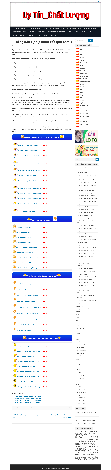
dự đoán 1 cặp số (84, 433)
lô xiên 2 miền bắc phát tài (23, 237)
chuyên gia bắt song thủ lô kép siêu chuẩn (29, 170)
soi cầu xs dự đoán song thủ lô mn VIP (86, 300)
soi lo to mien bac (85, 457)
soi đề (93, 458)
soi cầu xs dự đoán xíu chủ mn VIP (85, 303)
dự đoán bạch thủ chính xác (62, 407)
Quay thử (53, 35)
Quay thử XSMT (83, 124)
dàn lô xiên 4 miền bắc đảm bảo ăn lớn (26, 247)
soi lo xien (95, 457)
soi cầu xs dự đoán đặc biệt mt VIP (85, 250)
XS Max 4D (82, 65)
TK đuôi (81, 100)
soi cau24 (96, 437)
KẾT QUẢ (70, 32)
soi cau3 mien (90, 437)
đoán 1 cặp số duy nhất (86, 460)
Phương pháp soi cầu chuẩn (56, 32)
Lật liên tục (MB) (83, 76)
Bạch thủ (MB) (83, 73)
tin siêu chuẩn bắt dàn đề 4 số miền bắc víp (29, 188)
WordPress (66, 468)
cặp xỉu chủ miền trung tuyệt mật (26, 366)
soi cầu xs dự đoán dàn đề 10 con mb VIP (87, 204)
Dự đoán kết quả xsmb (51, 28)
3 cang (77, 432)
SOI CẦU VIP (94, 443)
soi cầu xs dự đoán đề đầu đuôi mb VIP (86, 228)
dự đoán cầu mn (92, 435)
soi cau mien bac (82, 439)
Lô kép (81, 95)
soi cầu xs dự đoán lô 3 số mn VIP (85, 288)
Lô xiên (81, 92)
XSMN (83, 32)
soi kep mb (87, 456)
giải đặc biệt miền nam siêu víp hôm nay (28, 290)
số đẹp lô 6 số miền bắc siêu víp (24, 227)
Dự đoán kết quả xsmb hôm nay (70, 28)
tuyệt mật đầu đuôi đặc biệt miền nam (27, 325)
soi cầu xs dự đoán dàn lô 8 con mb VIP (86, 225)
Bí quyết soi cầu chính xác (37, 32)
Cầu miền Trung (83, 87)
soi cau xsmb (85, 441)
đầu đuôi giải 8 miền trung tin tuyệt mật (28, 376)
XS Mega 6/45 (83, 62)
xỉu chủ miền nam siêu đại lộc (25, 284)
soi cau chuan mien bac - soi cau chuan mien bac (25, 45)
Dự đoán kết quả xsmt (90, 28)
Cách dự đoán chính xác (49, 407)
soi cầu (78, 444)
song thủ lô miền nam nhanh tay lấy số (27, 313)
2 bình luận (50, 45)
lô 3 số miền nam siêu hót (24, 330)
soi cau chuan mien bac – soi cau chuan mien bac (26, 28)
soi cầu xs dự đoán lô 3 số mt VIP (85, 256)
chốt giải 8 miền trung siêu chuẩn (26, 356)
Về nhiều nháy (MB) (84, 81)
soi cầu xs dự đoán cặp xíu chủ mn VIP (86, 276)
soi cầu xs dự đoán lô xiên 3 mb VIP (85, 234)
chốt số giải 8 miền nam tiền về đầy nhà (27, 295)
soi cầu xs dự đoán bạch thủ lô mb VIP (86, 190)
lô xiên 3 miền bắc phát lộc (23, 242)
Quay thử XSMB (83, 121)
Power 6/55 (82, 68)
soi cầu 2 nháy (86, 445)
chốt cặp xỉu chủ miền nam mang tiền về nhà (29, 307)
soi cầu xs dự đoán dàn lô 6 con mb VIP (86, 212)
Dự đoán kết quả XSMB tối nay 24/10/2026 (27, 403)
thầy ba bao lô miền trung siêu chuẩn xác (28, 361)
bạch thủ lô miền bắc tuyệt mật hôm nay (29, 145)
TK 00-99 (81, 108)
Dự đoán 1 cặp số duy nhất (86, 434)
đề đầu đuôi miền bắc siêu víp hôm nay (26, 268)
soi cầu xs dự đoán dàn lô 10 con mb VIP (87, 207)
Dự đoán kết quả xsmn (19, 32)
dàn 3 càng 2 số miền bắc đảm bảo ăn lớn (27, 257)
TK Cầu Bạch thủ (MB (82, 342)
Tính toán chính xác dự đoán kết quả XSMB (28, 398)
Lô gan (81, 89)
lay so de (96, 436)
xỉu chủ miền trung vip (23, 346)
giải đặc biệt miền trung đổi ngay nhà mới (28, 351)
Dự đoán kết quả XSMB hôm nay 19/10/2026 (28, 401)
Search (90, 40)
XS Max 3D (82, 70)
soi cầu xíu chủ (87, 454)
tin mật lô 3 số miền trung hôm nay (26, 382)
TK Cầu (31, 35)
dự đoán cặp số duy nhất (83, 436)
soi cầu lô (93, 446)
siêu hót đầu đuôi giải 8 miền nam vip (27, 319)
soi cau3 (84, 437)
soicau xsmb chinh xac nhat (86, 442)
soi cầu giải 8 (84, 447)
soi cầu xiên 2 (88, 452)
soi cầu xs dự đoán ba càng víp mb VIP (86, 179)
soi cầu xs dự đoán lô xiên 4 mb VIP (85, 236)
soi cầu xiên (79, 452)
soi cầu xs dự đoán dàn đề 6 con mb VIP (87, 198)
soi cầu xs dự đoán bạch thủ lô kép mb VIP (86, 412)
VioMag (47, 468)
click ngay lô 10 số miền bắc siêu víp (26, 263)
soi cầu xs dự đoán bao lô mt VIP (85, 245)
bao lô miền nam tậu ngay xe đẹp (26, 301)
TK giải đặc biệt (83, 103)
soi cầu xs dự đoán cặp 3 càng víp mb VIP (87, 193)
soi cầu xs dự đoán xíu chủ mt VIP (85, 268)
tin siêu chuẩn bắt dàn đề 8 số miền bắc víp (29, 198)
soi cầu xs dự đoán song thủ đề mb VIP (86, 218)
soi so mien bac (88, 458)
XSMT (89, 32)
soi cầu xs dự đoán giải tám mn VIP (85, 285)
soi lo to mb (79, 457)
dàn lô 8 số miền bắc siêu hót (24, 232)
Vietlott (23, 35)
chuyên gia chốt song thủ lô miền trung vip (28, 371)
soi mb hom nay (82, 458)
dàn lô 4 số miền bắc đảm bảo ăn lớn (27, 211)
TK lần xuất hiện (83, 105)
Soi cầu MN (85, 450)
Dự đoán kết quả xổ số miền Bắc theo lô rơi (28, 396)
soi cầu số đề (94, 451)
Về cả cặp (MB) (83, 79)
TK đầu (81, 97)
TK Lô (38, 35)
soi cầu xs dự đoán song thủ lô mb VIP (86, 239)
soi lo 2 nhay (93, 456)
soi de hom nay (81, 456)
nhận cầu (45, 145)
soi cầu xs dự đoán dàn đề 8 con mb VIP (87, 201)
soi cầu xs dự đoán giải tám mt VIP (85, 253)
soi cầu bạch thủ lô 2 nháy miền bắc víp (28, 150)
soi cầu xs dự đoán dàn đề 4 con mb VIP (87, 195)
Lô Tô (45, 35)
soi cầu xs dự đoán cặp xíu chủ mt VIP (86, 247)
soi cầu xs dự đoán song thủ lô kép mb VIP (86, 415)
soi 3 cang (78, 438)
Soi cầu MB (80, 448)
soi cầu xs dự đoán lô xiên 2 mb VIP (85, 231)
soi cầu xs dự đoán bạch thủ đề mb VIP (86, 182)
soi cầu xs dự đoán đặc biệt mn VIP (85, 282)
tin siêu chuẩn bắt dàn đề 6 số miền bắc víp (29, 193)
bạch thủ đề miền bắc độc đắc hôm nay (28, 175)
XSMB (77, 32)
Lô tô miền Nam (83, 113)
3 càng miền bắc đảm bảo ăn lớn (25, 252)
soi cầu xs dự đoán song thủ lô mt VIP (86, 271)
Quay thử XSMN (83, 127)
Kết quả (14, 35)
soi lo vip (91, 457)
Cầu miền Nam (83, 84)
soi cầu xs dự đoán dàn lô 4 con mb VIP (86, 209)
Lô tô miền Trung (84, 116)
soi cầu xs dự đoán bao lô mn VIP (85, 279)
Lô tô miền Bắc (83, 111)
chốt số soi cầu (85, 432)
